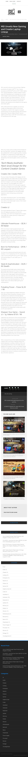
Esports (4, 580)
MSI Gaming (9, 393)
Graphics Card (6, 589)
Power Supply (6, 625)
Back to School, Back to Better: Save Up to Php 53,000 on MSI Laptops (14, 434)
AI (3, 566)
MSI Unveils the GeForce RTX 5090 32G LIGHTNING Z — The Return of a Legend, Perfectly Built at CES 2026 (13, 499)
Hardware (5, 597)
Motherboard (6, 613)
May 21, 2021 (3, 34)
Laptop (6, 19)
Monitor (4, 611)
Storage (4, 633)
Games (4, 586)
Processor (5, 627)
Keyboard (5, 600)
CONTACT (19, 1)
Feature (4, 583)
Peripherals (5, 622)
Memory (5, 605)
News (8, 36)
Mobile (4, 608)
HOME (7, 1)
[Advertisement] (14, 72)
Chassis (4, 572)
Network (5, 616)
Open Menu (19, 12)
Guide (4, 591)
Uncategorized (6, 636)
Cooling (4, 575)
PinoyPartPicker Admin (12, 34)
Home (2, 19)
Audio (4, 569)
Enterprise (5, 578)
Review (4, 630)
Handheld (5, 594)
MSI (5, 393)
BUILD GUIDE (12, 1)
